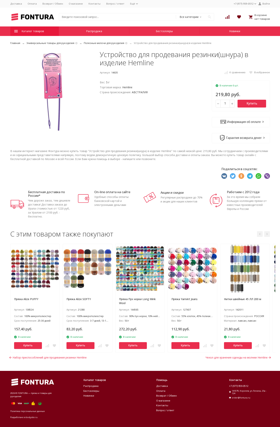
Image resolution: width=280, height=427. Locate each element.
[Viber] (267, 176)
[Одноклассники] (241, 176)
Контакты (95, 3)
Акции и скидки (172, 192)
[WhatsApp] (258, 176)
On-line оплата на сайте (112, 192)
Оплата (32, 3)
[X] (233, 176)
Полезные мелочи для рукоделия (104, 43)
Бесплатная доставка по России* (46, 194)
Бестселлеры (164, 31)
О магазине (76, 3)
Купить (251, 103)
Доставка (16, 3)
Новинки (234, 31)
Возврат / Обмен (52, 3)
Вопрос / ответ (115, 3)
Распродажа (94, 31)
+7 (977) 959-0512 (238, 386)
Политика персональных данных (27, 411)
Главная (15, 43)
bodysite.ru (32, 417)
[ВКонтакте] (224, 176)
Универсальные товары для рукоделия (50, 43)
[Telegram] (250, 176)
